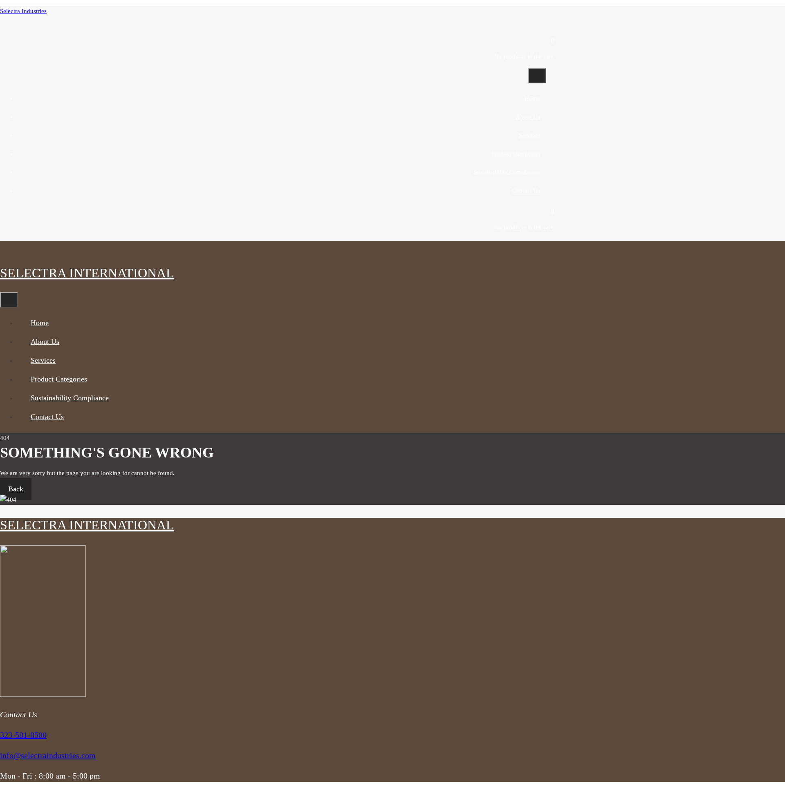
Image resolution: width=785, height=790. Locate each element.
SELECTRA (87, 273)
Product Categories (516, 153)
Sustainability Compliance (506, 172)
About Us (528, 117)
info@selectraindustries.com (48, 755)
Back (15, 489)
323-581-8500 (23, 734)
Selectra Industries (23, 11)
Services (529, 135)
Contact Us (526, 190)
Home (532, 98)
